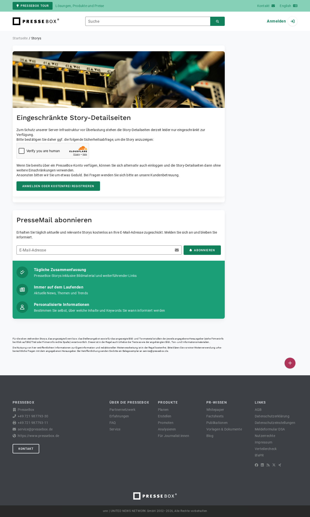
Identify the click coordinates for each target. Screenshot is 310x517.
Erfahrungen (119, 416)
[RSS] (268, 465)
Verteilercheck (266, 449)
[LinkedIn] (262, 465)
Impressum (263, 442)
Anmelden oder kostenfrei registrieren (58, 186)
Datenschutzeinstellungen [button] (275, 423)
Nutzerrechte (265, 436)
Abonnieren (204, 250)
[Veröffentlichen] (290, 363)
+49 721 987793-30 (33, 416)
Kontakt (25, 449)
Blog (209, 436)
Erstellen (164, 416)
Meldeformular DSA (270, 429)
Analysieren (167, 429)
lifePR (259, 455)
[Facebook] (256, 465)
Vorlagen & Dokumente (224, 429)
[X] (274, 465)
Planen (163, 410)
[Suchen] (217, 21)
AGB (258, 410)
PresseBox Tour (35, 5)
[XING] (280, 465)
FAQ (112, 423)
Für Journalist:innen (173, 436)
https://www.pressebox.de (38, 436)
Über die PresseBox (129, 402)
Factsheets (215, 416)
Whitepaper (215, 410)
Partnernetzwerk (122, 410)
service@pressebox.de (155, 351)
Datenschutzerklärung (272, 416)
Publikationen (217, 423)
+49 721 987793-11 (33, 423)
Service (115, 429)
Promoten (165, 423)
